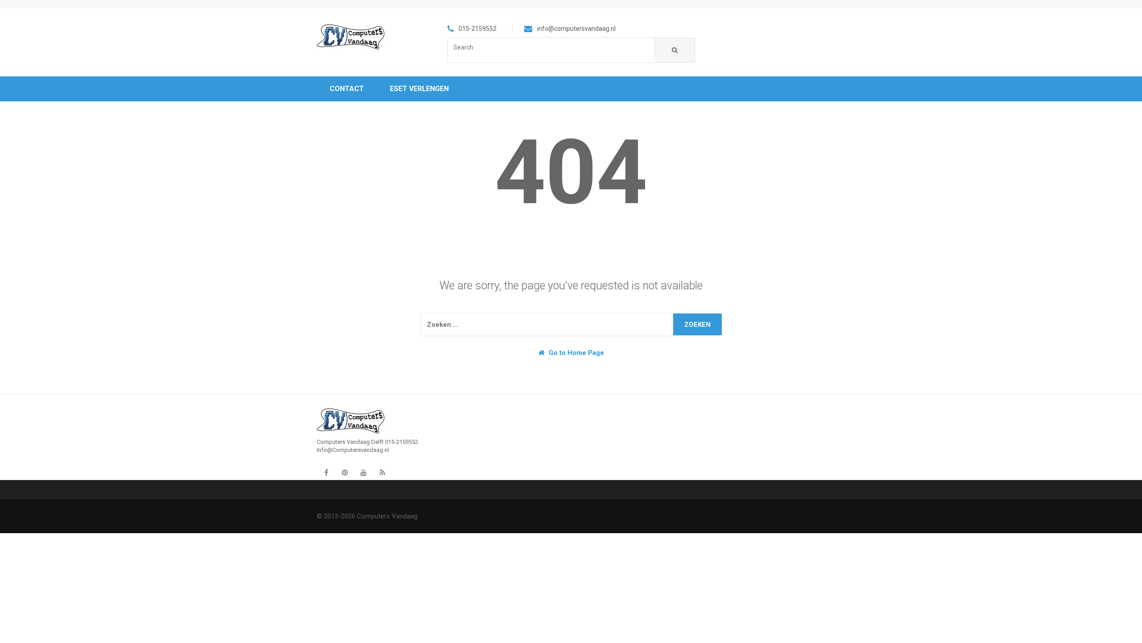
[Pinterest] (345, 473)
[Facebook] (326, 473)
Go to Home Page (575, 353)
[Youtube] (363, 473)
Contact (347, 88)
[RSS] (382, 473)
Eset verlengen (419, 88)
